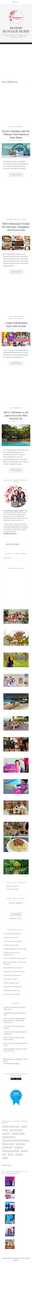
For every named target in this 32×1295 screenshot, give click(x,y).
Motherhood (16, 408)
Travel (10, 1154)
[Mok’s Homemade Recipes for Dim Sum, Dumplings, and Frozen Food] (16, 249)
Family (4, 1130)
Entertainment (16, 127)
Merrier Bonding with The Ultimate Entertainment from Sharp (16, 134)
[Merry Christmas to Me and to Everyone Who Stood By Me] (16, 445)
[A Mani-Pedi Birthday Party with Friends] (16, 346)
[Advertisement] (16, 62)
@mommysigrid (12, 544)
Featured (6, 1133)
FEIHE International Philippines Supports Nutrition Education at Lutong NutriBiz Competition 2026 (14, 1020)
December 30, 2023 (16, 140)
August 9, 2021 (16, 233)
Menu (17, 2)
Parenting (19, 1147)
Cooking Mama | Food (16, 219)
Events (24, 1126)
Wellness (19, 1154)
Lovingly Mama (8, 524)
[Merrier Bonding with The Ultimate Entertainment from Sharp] (16, 157)
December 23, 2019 (16, 421)
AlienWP (16, 1260)
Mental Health (8, 1144)
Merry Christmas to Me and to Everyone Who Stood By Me (16, 415)
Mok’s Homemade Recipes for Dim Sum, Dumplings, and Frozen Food (16, 226)
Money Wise (20, 1144)
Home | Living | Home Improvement (15, 1140)
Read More (17, 175)
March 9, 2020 (16, 329)
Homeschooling (15, 318)
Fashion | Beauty (16, 316)
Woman (5, 1158)
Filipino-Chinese (18, 1133)
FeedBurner (19, 918)
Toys (4, 1154)
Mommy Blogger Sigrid (16, 29)
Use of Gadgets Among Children (12, 941)
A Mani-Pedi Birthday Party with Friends (16, 324)
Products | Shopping (10, 1151)
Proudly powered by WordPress (11, 1258)
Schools (24, 1151)
